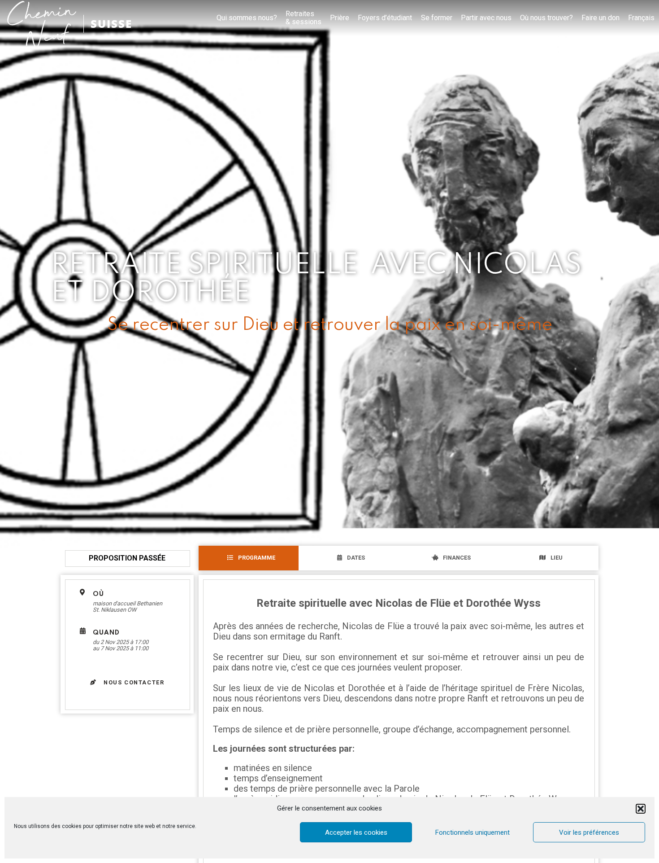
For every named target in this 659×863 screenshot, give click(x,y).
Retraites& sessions (303, 18)
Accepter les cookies (356, 832)
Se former (436, 18)
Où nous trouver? (546, 18)
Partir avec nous (486, 18)
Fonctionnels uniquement (472, 832)
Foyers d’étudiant (385, 18)
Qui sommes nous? (247, 18)
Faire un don (600, 18)
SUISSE (111, 23)
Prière (339, 18)
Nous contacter (133, 682)
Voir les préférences (589, 832)
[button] (640, 808)
